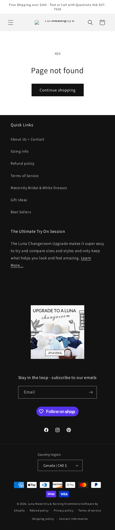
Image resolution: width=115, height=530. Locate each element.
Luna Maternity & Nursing (46, 504)
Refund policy (22, 163)
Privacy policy (64, 510)
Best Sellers (21, 211)
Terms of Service (25, 175)
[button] (11, 22)
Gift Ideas (19, 199)
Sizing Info (20, 151)
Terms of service (89, 510)
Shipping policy (43, 519)
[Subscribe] (91, 392)
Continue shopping (58, 90)
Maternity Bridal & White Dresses (39, 187)
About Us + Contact (27, 139)
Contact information (73, 519)
